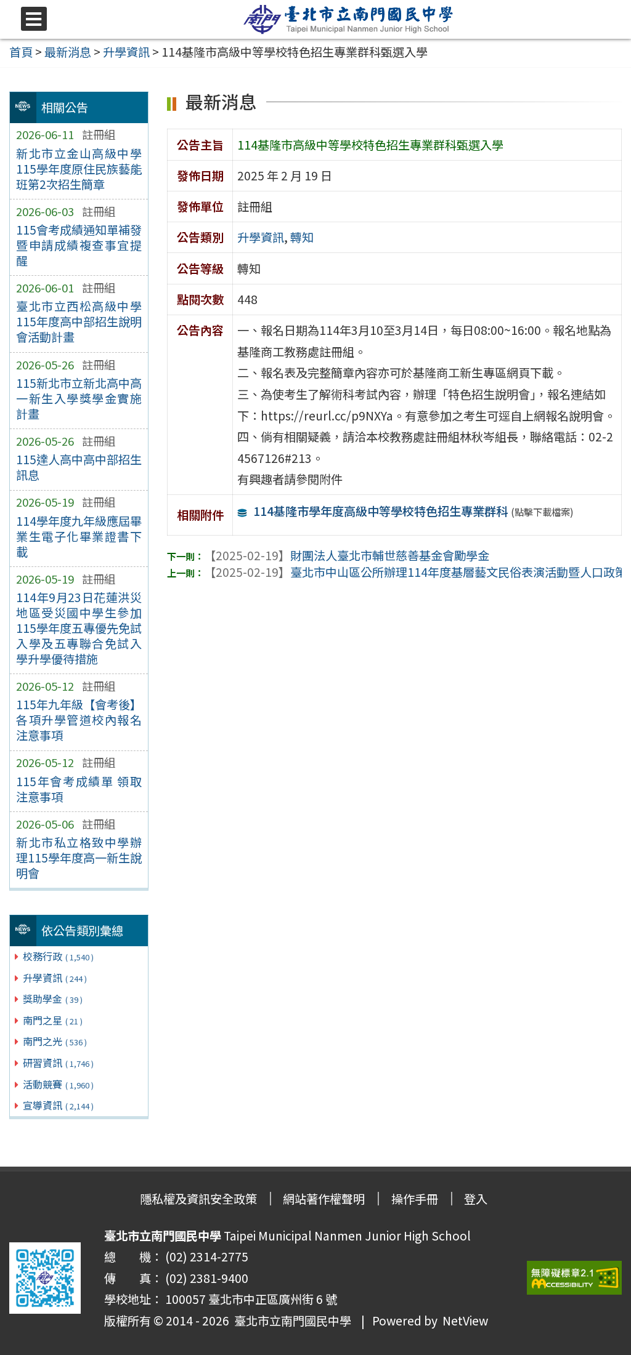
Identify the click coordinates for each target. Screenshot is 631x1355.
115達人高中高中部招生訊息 (79, 467)
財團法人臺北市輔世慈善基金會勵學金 (346, 555)
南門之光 (55, 1041)
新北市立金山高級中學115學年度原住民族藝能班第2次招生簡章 (79, 169)
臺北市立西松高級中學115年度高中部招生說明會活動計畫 (79, 321)
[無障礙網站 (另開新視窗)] (574, 1278)
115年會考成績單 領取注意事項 (79, 789)
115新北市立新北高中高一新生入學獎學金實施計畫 (79, 398)
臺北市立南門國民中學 (290, 1320)
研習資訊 (58, 1062)
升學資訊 (55, 977)
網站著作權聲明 (324, 1198)
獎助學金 (53, 998)
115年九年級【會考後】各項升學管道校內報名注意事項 (79, 720)
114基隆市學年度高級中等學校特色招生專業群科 (380, 511)
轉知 (302, 237)
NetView (465, 1320)
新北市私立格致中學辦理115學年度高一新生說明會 (79, 858)
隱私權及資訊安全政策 (198, 1198)
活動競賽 (58, 1084)
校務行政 (58, 956)
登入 (475, 1198)
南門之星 (53, 1020)
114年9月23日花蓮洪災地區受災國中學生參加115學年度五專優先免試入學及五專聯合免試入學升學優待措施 (79, 628)
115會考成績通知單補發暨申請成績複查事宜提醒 (79, 245)
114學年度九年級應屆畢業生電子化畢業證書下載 (79, 536)
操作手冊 (414, 1198)
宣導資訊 (58, 1105)
